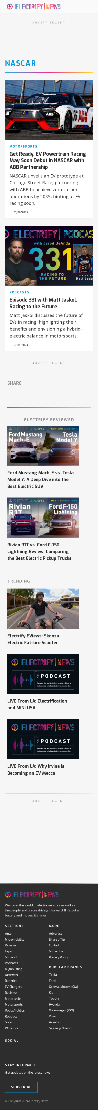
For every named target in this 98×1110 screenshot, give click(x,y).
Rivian (53, 1016)
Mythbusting (13, 969)
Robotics (11, 1016)
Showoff (11, 957)
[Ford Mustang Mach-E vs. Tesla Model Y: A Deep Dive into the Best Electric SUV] (43, 446)
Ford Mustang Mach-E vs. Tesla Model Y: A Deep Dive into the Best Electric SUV (40, 479)
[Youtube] (27, 1050)
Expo (8, 951)
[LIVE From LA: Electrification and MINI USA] (43, 674)
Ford (52, 981)
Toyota (54, 998)
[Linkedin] (46, 1050)
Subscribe (56, 951)
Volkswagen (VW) (61, 1010)
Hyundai (54, 1004)
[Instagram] (37, 1050)
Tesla (53, 975)
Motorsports (14, 1004)
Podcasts (11, 963)
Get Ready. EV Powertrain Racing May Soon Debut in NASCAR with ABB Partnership (48, 161)
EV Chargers (13, 987)
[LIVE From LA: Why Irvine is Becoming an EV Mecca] (43, 739)
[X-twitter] (17, 1050)
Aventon (54, 1022)
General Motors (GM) (63, 987)
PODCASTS (19, 292)
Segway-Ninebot (61, 1028)
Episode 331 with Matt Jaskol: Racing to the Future (43, 303)
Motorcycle (13, 999)
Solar (9, 1022)
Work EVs (11, 1028)
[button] (83, 7)
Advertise (56, 934)
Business (11, 993)
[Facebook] (7, 1050)
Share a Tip (57, 940)
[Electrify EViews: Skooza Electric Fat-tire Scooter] (43, 609)
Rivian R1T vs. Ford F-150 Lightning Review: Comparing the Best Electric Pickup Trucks (39, 551)
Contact (54, 945)
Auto (8, 934)
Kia (51, 992)
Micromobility (14, 940)
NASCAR (20, 63)
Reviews (11, 945)
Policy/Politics (15, 1010)
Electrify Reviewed (49, 419)
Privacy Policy (59, 957)
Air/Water (11, 975)
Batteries (11, 981)
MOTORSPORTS (24, 146)
